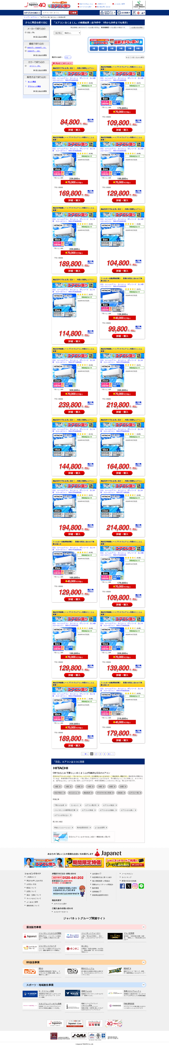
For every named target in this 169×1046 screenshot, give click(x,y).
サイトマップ (126, 877)
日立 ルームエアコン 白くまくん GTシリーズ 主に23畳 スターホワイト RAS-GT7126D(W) (73, 361)
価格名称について (33, 905)
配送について (31, 888)
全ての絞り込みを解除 (136, 57)
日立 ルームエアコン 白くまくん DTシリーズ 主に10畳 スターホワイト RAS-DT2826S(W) (73, 291)
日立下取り (58, 792)
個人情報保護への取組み (101, 881)
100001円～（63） (34, 51)
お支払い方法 (31, 884)
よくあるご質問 (119, 4)
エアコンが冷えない (61, 815)
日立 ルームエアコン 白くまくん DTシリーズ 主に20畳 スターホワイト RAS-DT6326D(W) (73, 491)
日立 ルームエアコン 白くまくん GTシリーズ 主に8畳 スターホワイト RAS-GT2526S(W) (122, 150)
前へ (86, 754)
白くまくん (73, 792)
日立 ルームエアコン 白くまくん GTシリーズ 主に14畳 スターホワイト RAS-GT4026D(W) (73, 150)
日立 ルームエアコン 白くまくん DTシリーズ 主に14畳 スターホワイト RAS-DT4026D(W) (73, 430)
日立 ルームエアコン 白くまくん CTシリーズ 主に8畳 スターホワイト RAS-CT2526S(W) (74, 624)
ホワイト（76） (35, 66)
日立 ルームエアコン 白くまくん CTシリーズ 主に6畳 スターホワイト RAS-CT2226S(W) (122, 554)
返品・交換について (34, 895)
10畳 (111, 48)
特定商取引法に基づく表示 (102, 877)
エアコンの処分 (108, 805)
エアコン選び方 (91, 805)
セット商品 (32, 81)
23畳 (122, 786)
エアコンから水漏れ (107, 810)
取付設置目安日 (82, 827)
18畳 (129, 48)
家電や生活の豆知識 (129, 881)
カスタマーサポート (61, 912)
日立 (66, 57)
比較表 (120, 792)
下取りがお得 (59, 805)
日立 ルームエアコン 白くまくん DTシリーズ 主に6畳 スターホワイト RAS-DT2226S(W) (74, 79)
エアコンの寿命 (87, 810)
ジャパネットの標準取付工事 (64, 810)
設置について (31, 891)
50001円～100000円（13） (37, 47)
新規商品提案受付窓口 (100, 895)
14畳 (120, 48)
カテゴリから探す (86, 7)
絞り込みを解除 (41, 36)
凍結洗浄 (87, 792)
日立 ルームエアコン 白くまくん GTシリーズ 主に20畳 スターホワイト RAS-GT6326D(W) (121, 361)
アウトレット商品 (34, 86)
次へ (109, 754)
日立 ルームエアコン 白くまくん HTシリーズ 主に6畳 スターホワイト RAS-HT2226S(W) (122, 285)
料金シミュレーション (62, 827)
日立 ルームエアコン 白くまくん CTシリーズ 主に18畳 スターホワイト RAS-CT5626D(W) (73, 695)
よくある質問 (100, 827)
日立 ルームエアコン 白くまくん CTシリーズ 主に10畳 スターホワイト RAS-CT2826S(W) (121, 624)
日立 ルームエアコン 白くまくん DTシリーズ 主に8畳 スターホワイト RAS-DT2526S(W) (122, 220)
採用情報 (95, 891)
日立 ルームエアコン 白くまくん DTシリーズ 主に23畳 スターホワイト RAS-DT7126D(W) (121, 491)
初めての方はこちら (86, 4)
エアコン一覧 (134, 792)
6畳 (94, 48)
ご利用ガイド (101, 4)
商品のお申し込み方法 (35, 880)
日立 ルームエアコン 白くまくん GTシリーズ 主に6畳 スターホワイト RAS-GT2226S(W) (122, 79)
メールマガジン (127, 873)
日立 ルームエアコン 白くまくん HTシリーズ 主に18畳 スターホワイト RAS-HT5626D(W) (121, 690)
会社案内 (95, 873)
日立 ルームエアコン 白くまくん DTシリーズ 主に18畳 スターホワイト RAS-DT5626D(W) (121, 430)
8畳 (103, 48)
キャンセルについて (34, 898)
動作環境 (95, 888)
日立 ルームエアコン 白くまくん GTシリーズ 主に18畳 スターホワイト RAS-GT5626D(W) (73, 220)
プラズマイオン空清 (104, 792)
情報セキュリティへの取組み (102, 884)
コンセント (75, 805)
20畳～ (138, 48)
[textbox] (55, 13)
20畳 (111, 786)
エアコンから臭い (127, 810)
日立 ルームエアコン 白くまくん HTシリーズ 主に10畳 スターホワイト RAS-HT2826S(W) (73, 549)
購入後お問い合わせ (103, 7)
